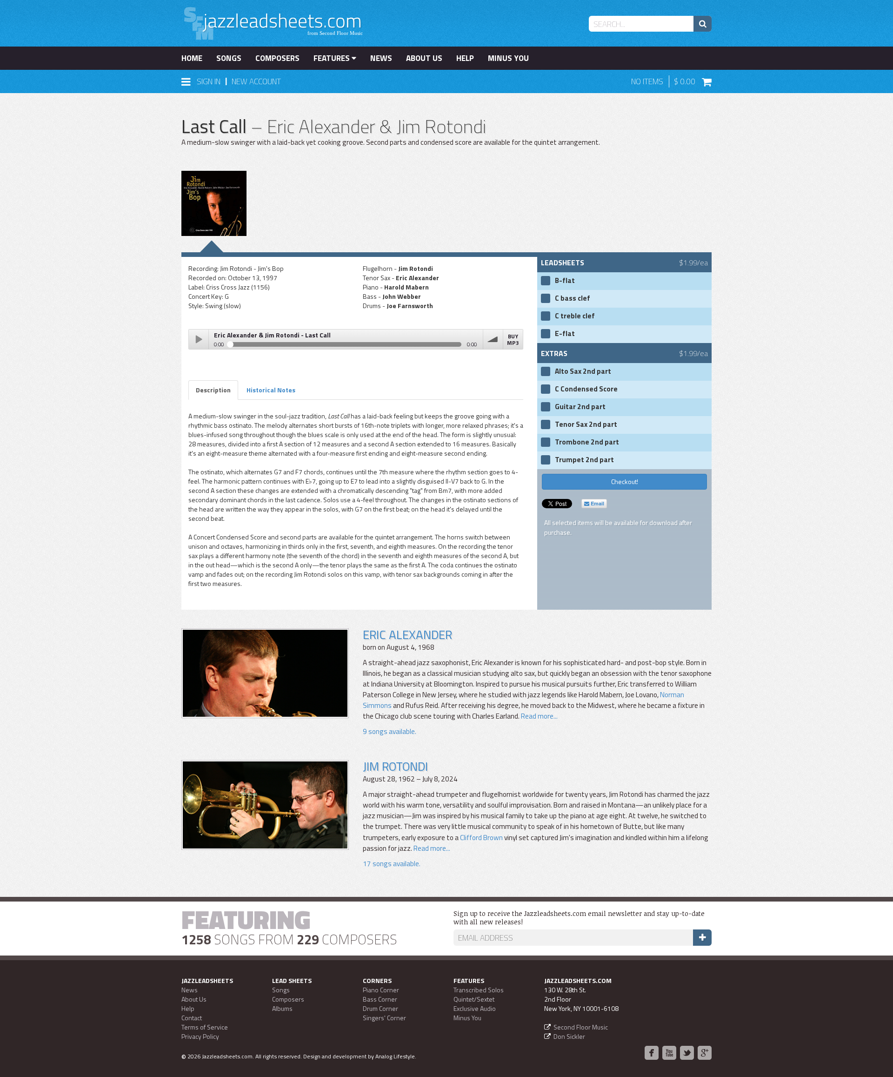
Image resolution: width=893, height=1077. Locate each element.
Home (191, 58)
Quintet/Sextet (473, 999)
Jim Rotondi (395, 766)
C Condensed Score (586, 389)
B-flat (565, 281)
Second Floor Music (580, 1027)
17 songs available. (391, 863)
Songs (228, 58)
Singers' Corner (384, 1018)
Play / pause (198, 339)
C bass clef (572, 298)
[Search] (702, 24)
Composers (277, 58)
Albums (282, 1008)
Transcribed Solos (478, 990)
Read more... (539, 716)
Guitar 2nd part (580, 407)
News (381, 58)
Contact (191, 1018)
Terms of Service (204, 1027)
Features (332, 58)
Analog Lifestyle (395, 1056)
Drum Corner (380, 1008)
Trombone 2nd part (587, 442)
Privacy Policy (200, 1036)
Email (596, 503)
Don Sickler (569, 1036)
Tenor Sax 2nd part (586, 424)
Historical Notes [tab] (271, 390)
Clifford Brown (481, 837)
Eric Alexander (407, 635)
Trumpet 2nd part (584, 460)
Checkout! (624, 481)
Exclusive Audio (474, 1008)
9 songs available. (389, 731)
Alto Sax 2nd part (583, 371)
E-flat (565, 334)
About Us (424, 58)
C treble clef (575, 316)
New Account (256, 81)
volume (493, 339)
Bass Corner (380, 999)
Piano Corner (381, 990)
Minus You (508, 58)
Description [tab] (213, 390)
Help (465, 58)
